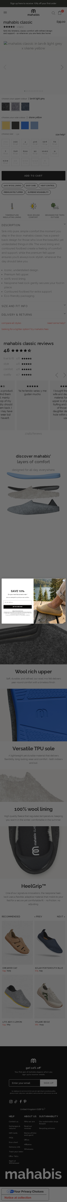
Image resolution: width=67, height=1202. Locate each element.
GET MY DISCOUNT (17, 606)
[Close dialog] (64, 580)
